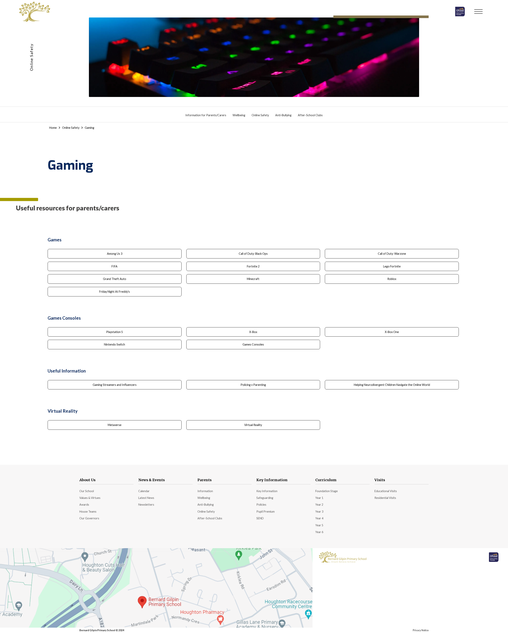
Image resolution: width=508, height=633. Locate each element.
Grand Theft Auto (114, 279)
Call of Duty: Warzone (392, 253)
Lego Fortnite (392, 266)
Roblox (391, 279)
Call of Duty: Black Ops (253, 253)
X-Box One (392, 332)
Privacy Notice (421, 630)
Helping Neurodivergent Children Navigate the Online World (392, 384)
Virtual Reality (253, 425)
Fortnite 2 (253, 266)
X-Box (253, 332)
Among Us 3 (114, 253)
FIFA (114, 266)
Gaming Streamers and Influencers (115, 384)
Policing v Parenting (253, 384)
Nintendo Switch (114, 344)
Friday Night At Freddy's (114, 291)
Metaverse (114, 425)
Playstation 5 (114, 332)
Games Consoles (253, 344)
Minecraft (253, 279)
